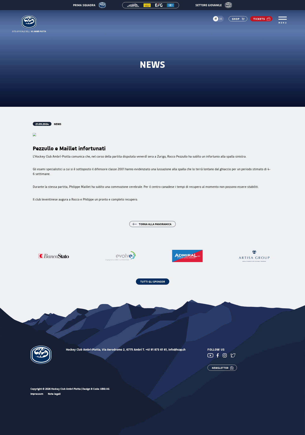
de (220, 18)
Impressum (36, 394)
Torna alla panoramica (155, 224)
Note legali (54, 394)
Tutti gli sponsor (152, 281)
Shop (236, 19)
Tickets (259, 19)
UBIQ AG (104, 388)
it (216, 18)
